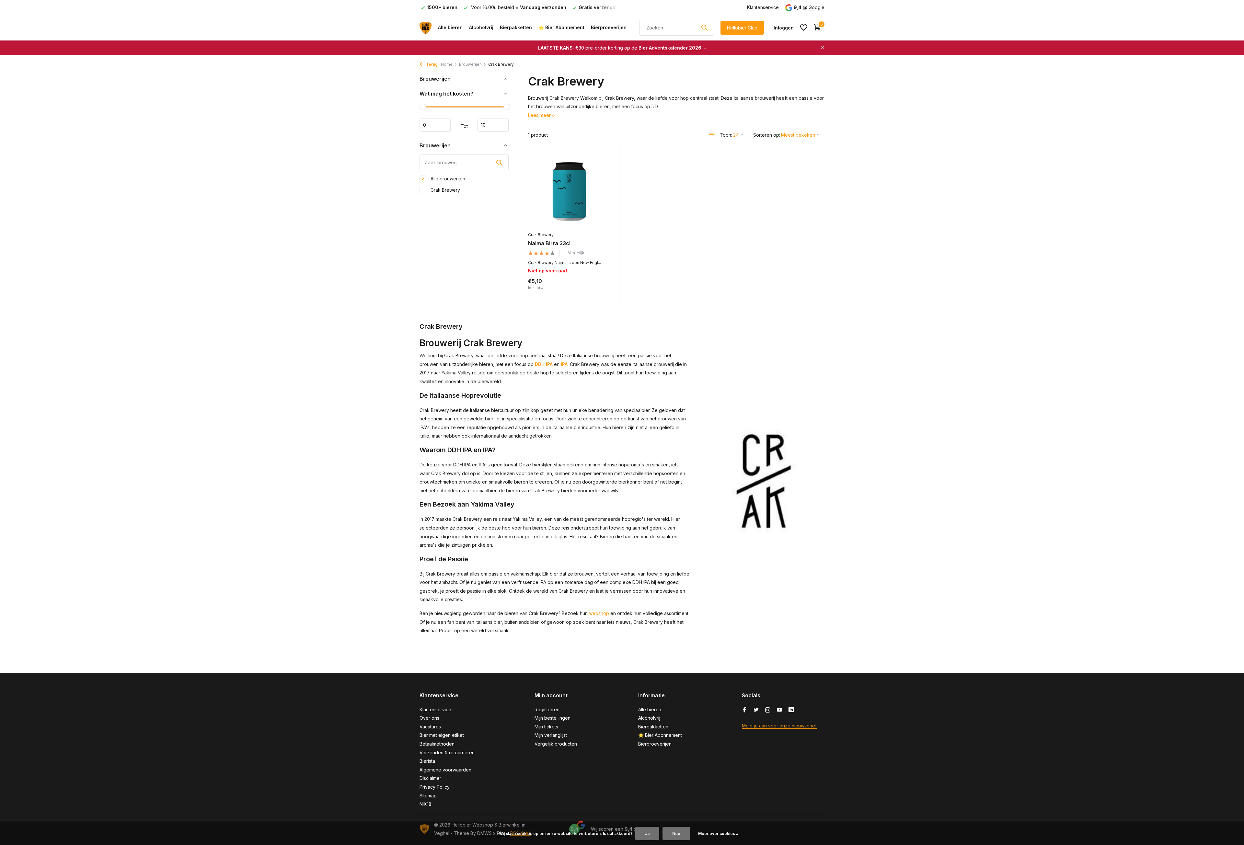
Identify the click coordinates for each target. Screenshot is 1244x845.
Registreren (547, 709)
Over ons (429, 718)
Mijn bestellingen (552, 718)
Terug (431, 64)
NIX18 (426, 804)
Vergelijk (576, 252)
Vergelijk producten (556, 744)
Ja (647, 833)
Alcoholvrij (481, 27)
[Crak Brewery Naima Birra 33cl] (569, 191)
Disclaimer (430, 778)
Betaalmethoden (437, 744)
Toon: (726, 135)
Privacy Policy (435, 787)
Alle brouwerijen (447, 178)
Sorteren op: (766, 135)
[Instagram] (767, 710)
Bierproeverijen (609, 27)
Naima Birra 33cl (549, 243)
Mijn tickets (546, 726)
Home (447, 64)
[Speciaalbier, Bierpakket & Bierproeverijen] (426, 27)
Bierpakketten (516, 27)
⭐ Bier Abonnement (561, 27)
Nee (676, 833)
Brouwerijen (470, 64)
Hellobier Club (742, 27)
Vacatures (430, 726)
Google (816, 7)
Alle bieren (450, 27)
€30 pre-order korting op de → (622, 48)
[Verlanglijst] (803, 27)
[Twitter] (756, 710)
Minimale (435, 125)
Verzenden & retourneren (447, 752)
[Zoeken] (704, 27)
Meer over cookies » (718, 833)
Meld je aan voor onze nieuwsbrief (779, 725)
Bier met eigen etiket (442, 735)
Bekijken (596, 289)
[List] (712, 135)
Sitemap (428, 795)
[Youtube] (779, 710)
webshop (599, 613)
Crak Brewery (444, 190)
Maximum (493, 125)
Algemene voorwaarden (445, 769)
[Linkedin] (791, 710)
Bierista (427, 761)
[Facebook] (744, 710)
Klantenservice (763, 7)
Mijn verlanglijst (551, 735)
